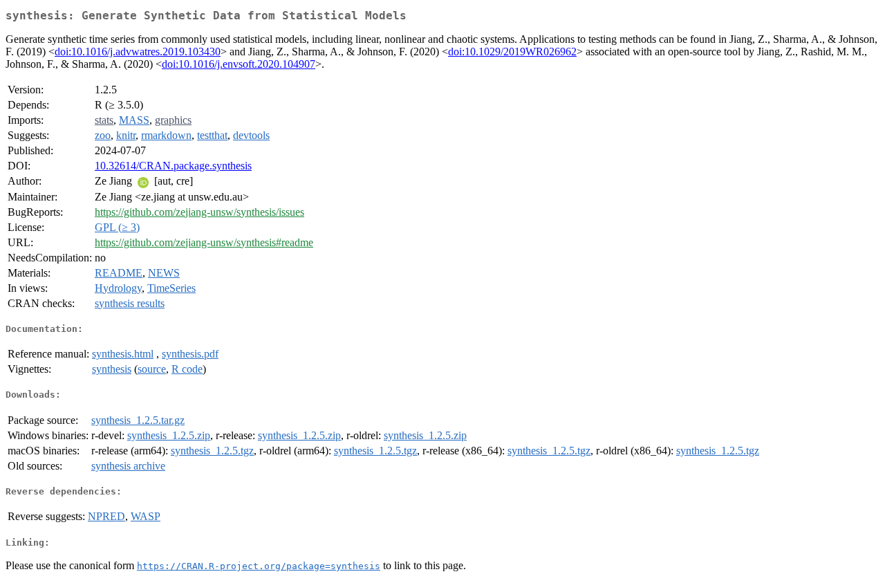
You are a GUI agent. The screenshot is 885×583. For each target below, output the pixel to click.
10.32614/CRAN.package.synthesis (173, 166)
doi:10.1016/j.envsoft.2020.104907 (238, 64)
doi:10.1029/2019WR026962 (512, 51)
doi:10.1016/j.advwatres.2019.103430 (138, 51)
